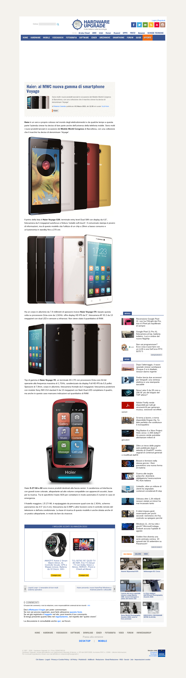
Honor (108, 32)
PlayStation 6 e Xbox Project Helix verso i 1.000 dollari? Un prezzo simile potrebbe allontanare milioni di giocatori (142, 435)
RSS (121, 659)
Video (146, 554)
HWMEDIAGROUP (144, 632)
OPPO (125, 32)
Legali (47, 659)
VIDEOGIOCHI (58, 37)
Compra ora (55, 575)
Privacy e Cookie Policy (60, 659)
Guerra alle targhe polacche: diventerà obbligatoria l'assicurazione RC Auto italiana (148, 477)
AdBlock (91, 659)
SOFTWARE (84, 37)
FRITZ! (132, 32)
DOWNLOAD (88, 632)
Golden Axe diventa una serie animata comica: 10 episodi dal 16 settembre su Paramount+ (149, 540)
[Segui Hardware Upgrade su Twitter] (139, 24)
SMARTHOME (118, 37)
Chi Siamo (40, 659)
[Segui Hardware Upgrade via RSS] (151, 24)
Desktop (85, 641)
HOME (25, 37)
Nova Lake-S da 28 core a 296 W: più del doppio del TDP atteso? (148, 392)
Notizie (127, 359)
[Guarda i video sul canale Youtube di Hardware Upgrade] (156, 24)
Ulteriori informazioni (119, 652)
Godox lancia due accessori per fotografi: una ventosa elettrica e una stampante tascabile (149, 381)
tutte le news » (157, 547)
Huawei (117, 32)
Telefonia (105, 106)
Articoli (127, 313)
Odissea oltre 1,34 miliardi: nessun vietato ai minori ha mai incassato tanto (148, 501)
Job (131, 659)
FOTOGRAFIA (71, 37)
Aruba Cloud (84, 32)
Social (126, 659)
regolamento (61, 616)
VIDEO (121, 632)
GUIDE (138, 37)
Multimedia (128, 554)
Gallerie (138, 554)
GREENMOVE (105, 37)
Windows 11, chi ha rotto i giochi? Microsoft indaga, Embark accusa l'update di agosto (148, 527)
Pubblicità (82, 659)
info (89, 605)
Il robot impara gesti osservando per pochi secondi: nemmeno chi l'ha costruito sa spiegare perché (149, 514)
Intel (101, 32)
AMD (94, 32)
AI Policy (73, 659)
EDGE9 (94, 37)
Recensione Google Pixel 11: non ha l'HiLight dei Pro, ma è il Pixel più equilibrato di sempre (148, 322)
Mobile (102, 641)
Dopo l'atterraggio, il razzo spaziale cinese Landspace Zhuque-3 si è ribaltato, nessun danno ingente (148, 368)
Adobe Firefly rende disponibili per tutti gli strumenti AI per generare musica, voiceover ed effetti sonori (141, 407)
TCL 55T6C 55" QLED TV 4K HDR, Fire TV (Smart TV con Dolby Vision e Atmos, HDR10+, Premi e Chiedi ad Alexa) (83, 564)
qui (59, 621)
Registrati (161, 20)
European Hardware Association (153, 654)
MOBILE (46, 37)
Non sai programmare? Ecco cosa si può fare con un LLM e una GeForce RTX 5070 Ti (149, 348)
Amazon (141, 32)
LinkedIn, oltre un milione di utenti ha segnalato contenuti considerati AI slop (149, 488)
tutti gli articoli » (156, 355)
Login (154, 20)
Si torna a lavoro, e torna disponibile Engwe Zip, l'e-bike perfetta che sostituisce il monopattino (149, 421)
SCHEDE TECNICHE (155, 32)
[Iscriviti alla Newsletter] (145, 24)
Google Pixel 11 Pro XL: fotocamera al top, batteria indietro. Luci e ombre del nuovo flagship (148, 335)
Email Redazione (111, 659)
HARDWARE (36, 37)
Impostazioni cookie (142, 659)
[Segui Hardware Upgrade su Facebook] (133, 24)
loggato (48, 614)
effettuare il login (36, 609)
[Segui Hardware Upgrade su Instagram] (162, 24)
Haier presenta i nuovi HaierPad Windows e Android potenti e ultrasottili (94, 589)
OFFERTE (147, 37)
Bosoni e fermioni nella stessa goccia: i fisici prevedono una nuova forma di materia (149, 464)
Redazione (100, 659)
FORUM (130, 37)
